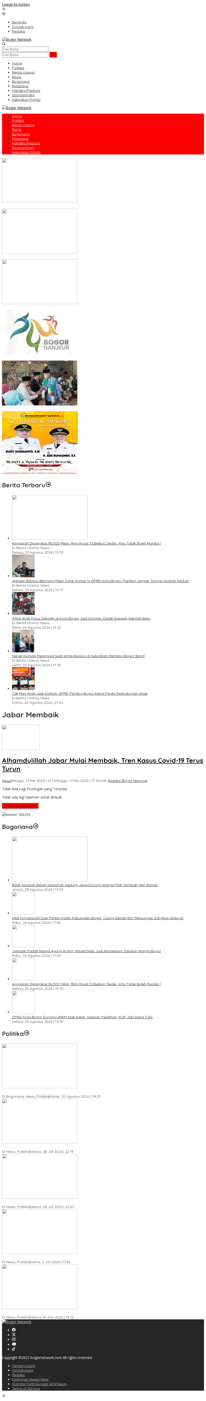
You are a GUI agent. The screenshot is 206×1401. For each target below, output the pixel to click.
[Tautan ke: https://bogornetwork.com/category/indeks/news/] (27, 1033)
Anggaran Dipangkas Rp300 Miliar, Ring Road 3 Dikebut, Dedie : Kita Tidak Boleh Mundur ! (86, 543)
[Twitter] (14, 1334)
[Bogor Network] (16, 39)
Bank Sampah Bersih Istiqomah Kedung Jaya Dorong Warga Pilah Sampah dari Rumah (85, 885)
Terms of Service (26, 1388)
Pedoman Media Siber (30, 1379)
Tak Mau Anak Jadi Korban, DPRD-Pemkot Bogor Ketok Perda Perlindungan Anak (79, 693)
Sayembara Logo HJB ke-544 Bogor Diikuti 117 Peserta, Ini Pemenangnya (62, 358)
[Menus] (4, 9)
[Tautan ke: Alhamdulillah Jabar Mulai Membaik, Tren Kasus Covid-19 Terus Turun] (21, 748)
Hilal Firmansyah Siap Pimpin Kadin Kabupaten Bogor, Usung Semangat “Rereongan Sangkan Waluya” (98, 918)
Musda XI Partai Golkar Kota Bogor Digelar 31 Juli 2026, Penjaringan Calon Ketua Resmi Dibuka (81, 1202)
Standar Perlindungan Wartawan (39, 1384)
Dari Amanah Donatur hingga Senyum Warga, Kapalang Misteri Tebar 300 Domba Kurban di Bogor (85, 206)
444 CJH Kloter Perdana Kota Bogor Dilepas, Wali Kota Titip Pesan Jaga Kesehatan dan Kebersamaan (88, 409)
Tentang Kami (23, 1365)
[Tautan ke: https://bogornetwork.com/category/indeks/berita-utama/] (48, 485)
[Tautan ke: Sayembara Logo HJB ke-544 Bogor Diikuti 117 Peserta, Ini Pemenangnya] (39, 353)
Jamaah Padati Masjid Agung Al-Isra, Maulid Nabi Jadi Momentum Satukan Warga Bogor (86, 951)
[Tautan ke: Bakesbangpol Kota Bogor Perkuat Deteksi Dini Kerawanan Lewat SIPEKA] (39, 1087)
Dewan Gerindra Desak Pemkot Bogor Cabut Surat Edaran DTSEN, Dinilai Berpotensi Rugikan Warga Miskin (91, 1312)
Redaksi (18, 1375)
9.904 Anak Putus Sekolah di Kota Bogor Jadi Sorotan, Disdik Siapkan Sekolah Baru (81, 618)
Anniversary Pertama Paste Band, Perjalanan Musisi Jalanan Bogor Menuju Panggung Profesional (83, 257)
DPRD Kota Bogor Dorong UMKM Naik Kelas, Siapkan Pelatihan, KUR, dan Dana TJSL (82, 1017)
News (6, 780)
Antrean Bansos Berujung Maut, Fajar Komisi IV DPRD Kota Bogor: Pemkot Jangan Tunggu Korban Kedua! (100, 581)
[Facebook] (14, 1330)
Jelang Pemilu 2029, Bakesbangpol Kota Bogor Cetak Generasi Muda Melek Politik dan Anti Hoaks (83, 1257)
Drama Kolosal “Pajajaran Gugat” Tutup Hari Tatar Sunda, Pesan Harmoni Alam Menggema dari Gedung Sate (93, 307)
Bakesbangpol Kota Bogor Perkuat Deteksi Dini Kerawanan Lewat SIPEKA (63, 1092)
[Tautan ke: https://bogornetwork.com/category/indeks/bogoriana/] (36, 827)
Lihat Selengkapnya (20, 806)
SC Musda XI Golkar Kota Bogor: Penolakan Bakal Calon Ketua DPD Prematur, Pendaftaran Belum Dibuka (89, 1147)
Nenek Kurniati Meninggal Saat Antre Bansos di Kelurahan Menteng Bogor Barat (78, 656)
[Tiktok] (13, 1349)
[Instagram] (14, 1339)
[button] (53, 54)
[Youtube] (14, 1344)
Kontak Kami (22, 1370)
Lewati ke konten (16, 4)
